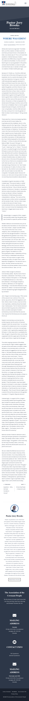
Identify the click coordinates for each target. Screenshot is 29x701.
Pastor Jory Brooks (10, 42)
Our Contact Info (22, 691)
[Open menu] (25, 3)
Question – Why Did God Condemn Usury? (8, 489)
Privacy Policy (14, 694)
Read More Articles (14, 579)
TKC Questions (14, 653)
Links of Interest (7, 691)
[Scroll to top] (25, 696)
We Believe (14, 691)
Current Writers (14, 35)
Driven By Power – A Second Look (20, 487)
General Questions (14, 655)
